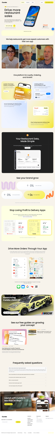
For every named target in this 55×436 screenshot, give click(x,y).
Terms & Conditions (36, 432)
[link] (6, 91)
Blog (37, 417)
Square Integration (39, 420)
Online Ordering (30, 421)
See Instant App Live (40, 421)
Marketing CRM (30, 423)
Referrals (29, 422)
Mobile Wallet (30, 425)
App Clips (29, 418)
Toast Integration (39, 419)
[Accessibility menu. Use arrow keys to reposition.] (53, 29)
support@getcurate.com (49, 418)
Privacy (25, 432)
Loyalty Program (30, 419)
